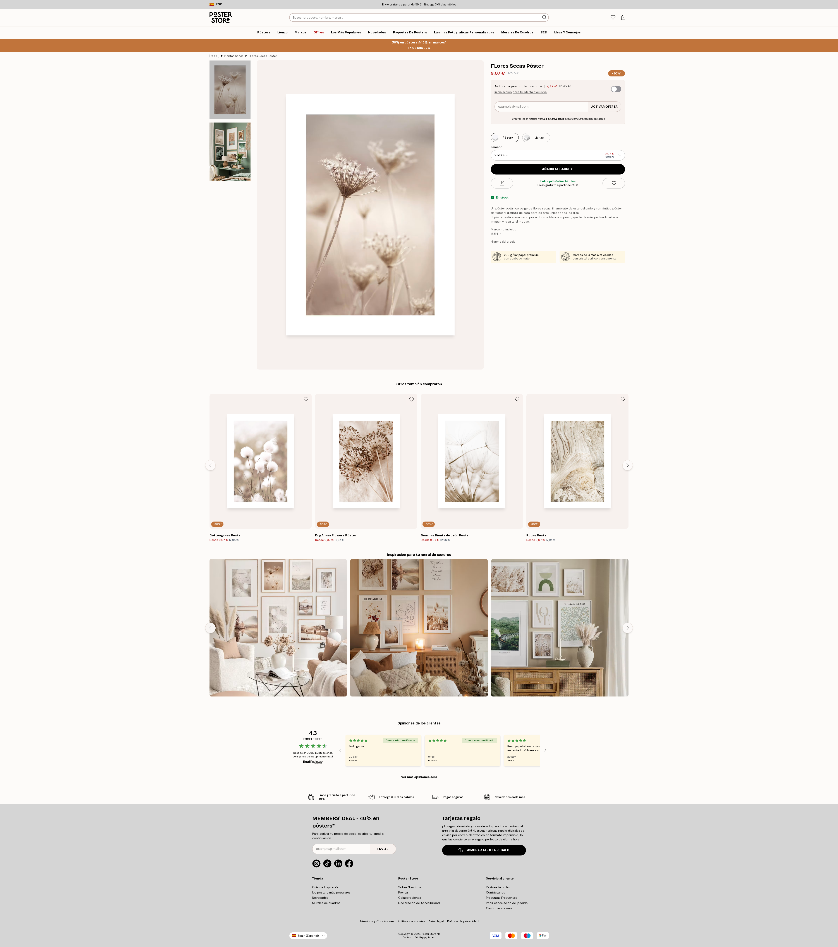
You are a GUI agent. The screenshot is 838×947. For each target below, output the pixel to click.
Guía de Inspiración (326, 887)
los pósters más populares (331, 892)
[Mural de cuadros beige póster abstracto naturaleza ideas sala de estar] (278, 627)
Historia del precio (503, 242)
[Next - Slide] (627, 465)
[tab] (613, 17)
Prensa (403, 892)
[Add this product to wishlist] (614, 183)
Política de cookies (411, 921)
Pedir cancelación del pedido (507, 903)
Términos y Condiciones (377, 921)
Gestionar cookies (499, 908)
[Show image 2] (230, 152)
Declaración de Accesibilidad (419, 903)
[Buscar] (545, 17)
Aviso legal (436, 921)
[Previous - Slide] (210, 465)
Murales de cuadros (326, 903)
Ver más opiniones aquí (419, 777)
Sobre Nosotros (409, 887)
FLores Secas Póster (263, 56)
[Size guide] (502, 183)
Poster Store (429, 933)
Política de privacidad (551, 118)
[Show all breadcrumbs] (214, 56)
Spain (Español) (308, 936)
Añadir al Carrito (558, 169)
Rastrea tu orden (498, 887)
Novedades (320, 898)
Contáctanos (495, 892)
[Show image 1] (230, 89)
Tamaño (496, 147)
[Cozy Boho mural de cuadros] (419, 627)
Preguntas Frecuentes (501, 898)
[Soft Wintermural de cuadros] (559, 627)
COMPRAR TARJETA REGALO (487, 850)
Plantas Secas (234, 56)
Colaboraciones (409, 898)
